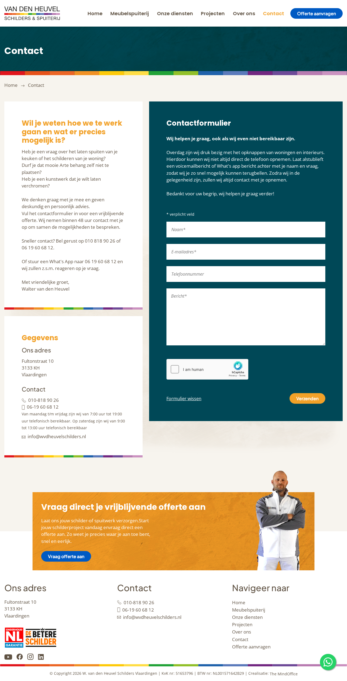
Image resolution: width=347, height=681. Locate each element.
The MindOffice (284, 673)
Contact (273, 13)
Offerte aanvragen (316, 13)
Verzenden (307, 398)
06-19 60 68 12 (43, 407)
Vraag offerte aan (66, 556)
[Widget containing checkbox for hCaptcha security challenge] (207, 369)
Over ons (244, 13)
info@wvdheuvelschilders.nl (57, 436)
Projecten (213, 13)
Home (95, 13)
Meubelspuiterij (129, 13)
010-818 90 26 (43, 400)
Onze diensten (175, 13)
